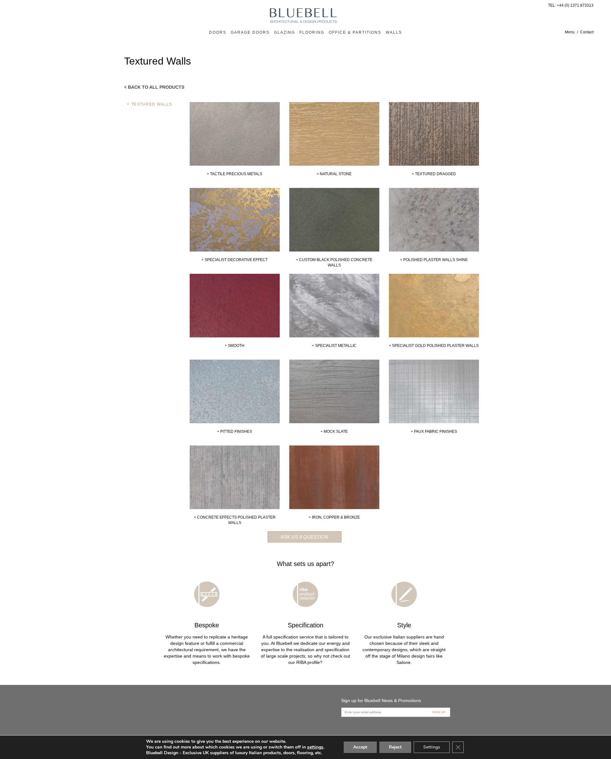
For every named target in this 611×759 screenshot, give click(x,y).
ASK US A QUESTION (304, 537)
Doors (217, 32)
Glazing (284, 32)
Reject (395, 747)
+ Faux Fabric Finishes (434, 431)
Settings (431, 747)
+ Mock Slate (334, 431)
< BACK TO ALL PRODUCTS (154, 87)
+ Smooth (234, 345)
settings (315, 747)
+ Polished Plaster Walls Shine (434, 260)
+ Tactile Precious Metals (234, 174)
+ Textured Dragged (434, 174)
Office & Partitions (355, 32)
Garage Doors (250, 32)
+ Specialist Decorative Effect (234, 260)
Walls (394, 32)
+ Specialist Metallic (334, 345)
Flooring (311, 32)
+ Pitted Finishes (234, 431)
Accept (360, 747)
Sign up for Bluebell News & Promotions (381, 700)
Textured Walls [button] (151, 104)
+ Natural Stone (334, 174)
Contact (586, 32)
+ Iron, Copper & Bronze (334, 517)
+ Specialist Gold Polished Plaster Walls (434, 345)
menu (570, 32)
